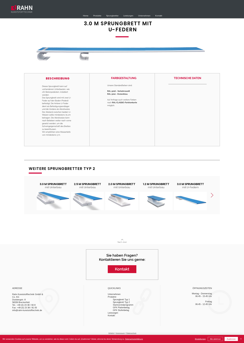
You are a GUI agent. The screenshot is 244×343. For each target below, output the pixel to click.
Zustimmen (231, 339)
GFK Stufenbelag (121, 310)
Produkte (112, 297)
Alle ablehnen (215, 339)
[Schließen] (240, 339)
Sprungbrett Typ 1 (121, 299)
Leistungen (113, 313)
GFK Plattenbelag (121, 307)
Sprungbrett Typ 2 (121, 302)
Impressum (120, 333)
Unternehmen (114, 294)
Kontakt (111, 315)
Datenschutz (131, 333)
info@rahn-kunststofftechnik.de (27, 310)
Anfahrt (111, 333)
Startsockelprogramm (123, 305)
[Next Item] (212, 195)
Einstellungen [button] (200, 339)
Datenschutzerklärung (134, 339)
